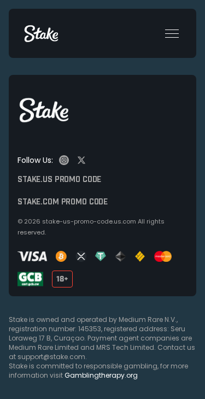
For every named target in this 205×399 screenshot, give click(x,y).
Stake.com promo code (62, 202)
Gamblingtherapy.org (101, 375)
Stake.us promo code (59, 180)
